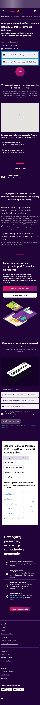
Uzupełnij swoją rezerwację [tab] (14, 472)
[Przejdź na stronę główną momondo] (13, 11)
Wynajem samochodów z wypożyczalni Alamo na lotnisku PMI (19, 508)
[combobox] (11, 42)
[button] (3, 11)
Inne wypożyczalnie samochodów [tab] (16, 458)
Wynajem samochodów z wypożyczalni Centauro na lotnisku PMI (17, 518)
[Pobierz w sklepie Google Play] (6, 689)
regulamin (26, 425)
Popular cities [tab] (9, 462)
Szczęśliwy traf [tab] (10, 477)
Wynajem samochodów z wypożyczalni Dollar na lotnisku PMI (19, 513)
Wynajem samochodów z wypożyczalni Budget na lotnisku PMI (19, 493)
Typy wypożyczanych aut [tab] (13, 467)
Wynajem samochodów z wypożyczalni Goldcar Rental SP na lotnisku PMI (20, 503)
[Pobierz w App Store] (18, 689)
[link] (20, 288)
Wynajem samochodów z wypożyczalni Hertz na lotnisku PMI (20, 498)
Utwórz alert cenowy (17, 597)
